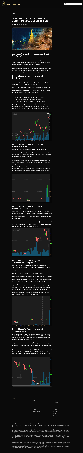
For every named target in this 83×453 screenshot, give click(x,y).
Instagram (56, 404)
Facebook (57, 402)
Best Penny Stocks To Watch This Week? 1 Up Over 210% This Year (29, 97)
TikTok (56, 413)
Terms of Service (36, 411)
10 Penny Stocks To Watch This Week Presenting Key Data (27, 99)
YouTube (56, 407)
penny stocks (25, 60)
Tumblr (56, 415)
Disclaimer (35, 407)
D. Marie (16, 24)
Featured (14, 13)
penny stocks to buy (36, 64)
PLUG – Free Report (42, 81)
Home (60, 3)
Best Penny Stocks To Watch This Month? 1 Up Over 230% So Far (29, 101)
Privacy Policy (35, 409)
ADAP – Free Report (24, 267)
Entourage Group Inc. (39, 423)
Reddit (56, 409)
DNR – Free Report (26, 213)
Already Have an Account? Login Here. (73, 3)
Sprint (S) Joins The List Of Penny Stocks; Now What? (31, 273)
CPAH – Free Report (17, 151)
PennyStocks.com (16, 423)
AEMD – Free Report (29, 334)
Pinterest (56, 411)
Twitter (56, 400)
